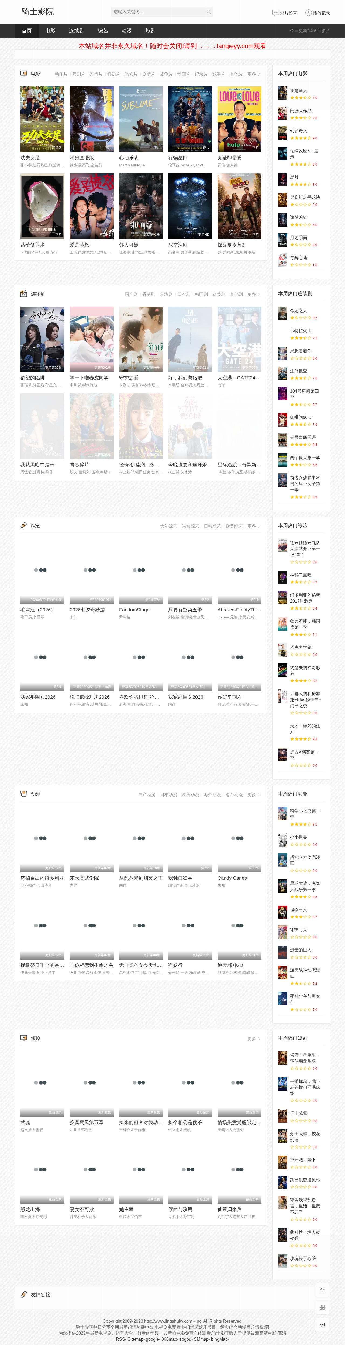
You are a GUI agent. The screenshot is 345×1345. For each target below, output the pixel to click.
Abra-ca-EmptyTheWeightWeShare (256, 609)
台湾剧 (166, 294)
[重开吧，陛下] (282, 1162)
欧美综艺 (234, 526)
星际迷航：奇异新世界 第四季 (250, 464)
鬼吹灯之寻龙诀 (305, 197)
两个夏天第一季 (305, 457)
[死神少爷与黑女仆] (282, 998)
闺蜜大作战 (301, 110)
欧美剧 (218, 294)
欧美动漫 (190, 794)
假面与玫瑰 (180, 1209)
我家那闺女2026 (38, 697)
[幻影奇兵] (282, 133)
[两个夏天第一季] (282, 460)
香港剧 (148, 294)
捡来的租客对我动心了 (143, 1122)
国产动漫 (147, 794)
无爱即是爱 (230, 157)
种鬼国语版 (82, 157)
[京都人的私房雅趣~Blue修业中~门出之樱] (282, 696)
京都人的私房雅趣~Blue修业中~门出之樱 (305, 699)
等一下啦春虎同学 (89, 378)
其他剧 (236, 294)
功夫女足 (30, 157)
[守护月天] (282, 932)
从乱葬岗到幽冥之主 (141, 878)
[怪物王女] (282, 912)
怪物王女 (298, 909)
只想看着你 (301, 350)
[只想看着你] (282, 353)
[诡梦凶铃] (282, 220)
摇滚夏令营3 (231, 245)
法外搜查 (298, 371)
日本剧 (183, 294)
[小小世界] (282, 839)
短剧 (36, 1038)
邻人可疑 (129, 245)
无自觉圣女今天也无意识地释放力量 (158, 965)
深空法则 (178, 245)
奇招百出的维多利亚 (42, 878)
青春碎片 (79, 464)
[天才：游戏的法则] (282, 728)
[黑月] (282, 179)
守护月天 (298, 929)
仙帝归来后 (230, 1209)
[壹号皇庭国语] (282, 440)
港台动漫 (234, 794)
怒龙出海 (30, 1209)
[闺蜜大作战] (282, 113)
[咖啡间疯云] (282, 420)
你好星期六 (230, 697)
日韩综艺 (212, 526)
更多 (252, 294)
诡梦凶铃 (298, 217)
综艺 (103, 30)
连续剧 (38, 294)
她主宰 (126, 1209)
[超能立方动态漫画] (282, 860)
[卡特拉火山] (282, 333)
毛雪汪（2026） (38, 609)
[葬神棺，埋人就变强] (282, 1235)
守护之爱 (129, 378)
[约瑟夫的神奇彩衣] (282, 670)
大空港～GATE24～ (239, 378)
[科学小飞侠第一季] (282, 813)
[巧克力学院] (282, 650)
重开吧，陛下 (303, 1159)
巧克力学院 (301, 647)
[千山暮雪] (282, 1116)
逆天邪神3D (230, 965)
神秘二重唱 (301, 575)
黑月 (294, 177)
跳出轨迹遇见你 (305, 1180)
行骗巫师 (178, 157)
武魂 (25, 1122)
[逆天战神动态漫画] (282, 972)
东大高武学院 (84, 878)
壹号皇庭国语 (303, 437)
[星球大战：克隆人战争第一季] (282, 886)
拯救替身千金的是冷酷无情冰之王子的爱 (64, 965)
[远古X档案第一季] (282, 754)
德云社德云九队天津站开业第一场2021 (305, 548)
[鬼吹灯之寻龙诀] (282, 199)
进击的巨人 (301, 950)
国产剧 (131, 294)
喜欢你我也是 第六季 (141, 697)
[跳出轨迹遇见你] (282, 1182)
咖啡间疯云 (301, 417)
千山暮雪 (298, 1113)
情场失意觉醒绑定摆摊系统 (247, 1122)
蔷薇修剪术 (32, 245)
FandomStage (134, 609)
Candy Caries (232, 878)
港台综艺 (190, 526)
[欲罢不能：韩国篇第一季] (282, 624)
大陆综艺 (168, 526)
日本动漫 (168, 794)
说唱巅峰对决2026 (90, 697)
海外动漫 (212, 794)
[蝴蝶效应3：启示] (282, 153)
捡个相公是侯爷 (185, 1122)
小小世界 (298, 837)
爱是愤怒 (79, 245)
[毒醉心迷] (282, 260)
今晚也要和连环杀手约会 (195, 464)
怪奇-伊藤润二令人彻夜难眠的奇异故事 (161, 464)
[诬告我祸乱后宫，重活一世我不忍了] (282, 1202)
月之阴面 (298, 237)
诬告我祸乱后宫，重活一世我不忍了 (305, 1206)
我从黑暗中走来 (37, 464)
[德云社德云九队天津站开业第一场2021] (282, 545)
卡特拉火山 (301, 330)
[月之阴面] (282, 240)
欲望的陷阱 (32, 378)
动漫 (36, 794)
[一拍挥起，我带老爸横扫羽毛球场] (282, 1084)
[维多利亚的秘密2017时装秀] (282, 597)
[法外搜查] (282, 373)
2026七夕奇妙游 (87, 609)
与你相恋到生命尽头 (91, 965)
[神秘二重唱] (282, 577)
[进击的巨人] (282, 952)
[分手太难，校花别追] (282, 1136)
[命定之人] (282, 313)
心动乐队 (129, 157)
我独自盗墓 (180, 878)
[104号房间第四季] (282, 393)
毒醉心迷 (298, 257)
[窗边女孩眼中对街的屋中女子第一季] (282, 480)
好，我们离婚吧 (185, 378)
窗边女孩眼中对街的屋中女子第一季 (305, 483)
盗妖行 (175, 965)
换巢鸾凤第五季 (87, 1122)
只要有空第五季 (185, 609)
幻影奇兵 (298, 130)
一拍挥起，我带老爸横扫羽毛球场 (305, 1087)
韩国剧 (201, 294)
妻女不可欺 (82, 1209)
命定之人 (298, 310)
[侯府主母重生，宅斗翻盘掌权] (282, 1057)
